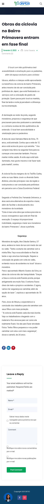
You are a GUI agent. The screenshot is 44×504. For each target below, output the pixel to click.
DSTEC (27, 491)
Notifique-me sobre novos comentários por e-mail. (22, 449)
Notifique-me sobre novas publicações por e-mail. (21, 460)
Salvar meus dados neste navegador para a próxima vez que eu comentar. (23, 420)
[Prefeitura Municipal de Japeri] (22, 3)
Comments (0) (7, 54)
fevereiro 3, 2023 (9, 50)
